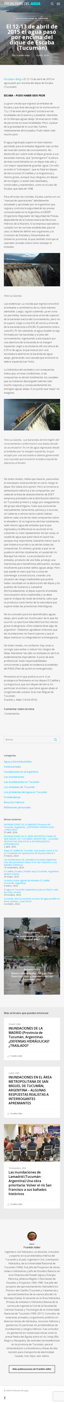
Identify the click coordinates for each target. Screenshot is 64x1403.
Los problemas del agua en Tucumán (25, 792)
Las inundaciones (14, 777)
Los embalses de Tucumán (19, 787)
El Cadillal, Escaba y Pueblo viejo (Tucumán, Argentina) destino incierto (31, 872)
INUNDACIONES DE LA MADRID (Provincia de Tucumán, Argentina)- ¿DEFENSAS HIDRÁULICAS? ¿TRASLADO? (29, 827)
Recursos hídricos (14, 802)
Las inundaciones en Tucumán (31, 18)
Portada (8, 79)
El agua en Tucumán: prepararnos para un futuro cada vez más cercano (31, 890)
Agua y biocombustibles (18, 761)
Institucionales (12, 766)
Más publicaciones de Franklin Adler (32, 1369)
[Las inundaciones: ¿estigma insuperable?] (32, 937)
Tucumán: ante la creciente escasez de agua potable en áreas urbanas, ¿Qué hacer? (32, 900)
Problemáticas (12, 797)
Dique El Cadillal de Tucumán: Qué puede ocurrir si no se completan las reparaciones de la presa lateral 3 (31, 851)
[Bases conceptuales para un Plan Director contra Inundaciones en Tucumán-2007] (32, 975)
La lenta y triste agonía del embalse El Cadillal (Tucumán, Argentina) (27, 881)
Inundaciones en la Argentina (21, 771)
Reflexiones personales (17, 807)
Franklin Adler (23, 55)
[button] (58, 3)
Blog (18, 79)
